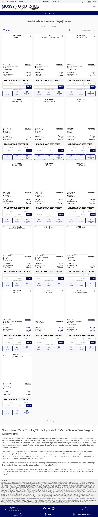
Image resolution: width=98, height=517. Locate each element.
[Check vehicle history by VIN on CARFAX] (27, 65)
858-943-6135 (51, 1)
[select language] (95, 1)
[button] (82, 1)
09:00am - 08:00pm (16, 1)
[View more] (25, 1)
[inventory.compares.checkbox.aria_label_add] (3, 36)
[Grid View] (68, 30)
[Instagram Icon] (53, 508)
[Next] (54, 421)
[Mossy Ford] (14, 7)
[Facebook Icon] (44, 508)
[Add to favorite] (30, 36)
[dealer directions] (6, 508)
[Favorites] (85, 1)
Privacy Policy (88, 507)
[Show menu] (94, 7)
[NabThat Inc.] (91, 510)
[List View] (73, 30)
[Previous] (44, 421)
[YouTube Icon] (49, 508)
